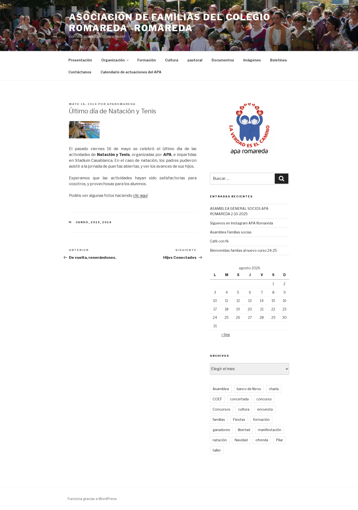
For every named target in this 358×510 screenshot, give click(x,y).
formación (261, 419)
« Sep (225, 334)
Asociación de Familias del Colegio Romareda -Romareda (170, 22)
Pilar (279, 440)
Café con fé (219, 241)
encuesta (265, 409)
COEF (217, 399)
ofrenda (261, 440)
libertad (244, 430)
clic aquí (140, 195)
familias (219, 419)
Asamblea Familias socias (231, 232)
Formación (146, 60)
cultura (243, 409)
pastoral (195, 60)
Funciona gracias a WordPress (92, 499)
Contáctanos (79, 72)
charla (274, 389)
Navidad (241, 440)
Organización (113, 60)
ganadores (221, 430)
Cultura (171, 60)
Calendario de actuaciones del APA (131, 72)
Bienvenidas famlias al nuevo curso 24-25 (243, 250)
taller (217, 450)
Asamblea (221, 389)
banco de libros (249, 389)
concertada (239, 399)
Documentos (223, 60)
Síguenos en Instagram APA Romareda (241, 223)
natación (220, 440)
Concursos (221, 409)
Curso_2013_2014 (94, 222)
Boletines (278, 60)
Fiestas (239, 419)
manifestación (269, 430)
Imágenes (252, 60)
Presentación (80, 60)
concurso (264, 399)
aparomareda (121, 104)
